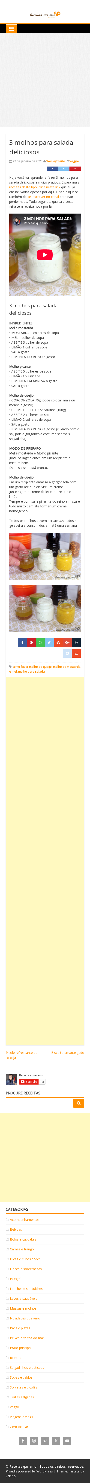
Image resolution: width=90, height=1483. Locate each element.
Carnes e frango (22, 1249)
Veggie (74, 161)
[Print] (76, 642)
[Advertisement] (45, 80)
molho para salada (31, 671)
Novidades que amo (25, 1318)
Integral (15, 1279)
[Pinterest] (75, 169)
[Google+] (67, 642)
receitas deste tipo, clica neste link (34, 187)
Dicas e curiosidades (25, 1259)
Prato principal (20, 1348)
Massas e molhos (23, 1308)
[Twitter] (63, 169)
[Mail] (76, 653)
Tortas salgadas (22, 1397)
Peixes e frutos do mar (27, 1338)
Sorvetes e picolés (23, 1387)
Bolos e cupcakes (23, 1239)
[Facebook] (52, 169)
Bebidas (16, 1229)
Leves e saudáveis (23, 1298)
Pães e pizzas (20, 1328)
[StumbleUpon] (58, 642)
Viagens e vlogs (21, 1417)
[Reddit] (67, 653)
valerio (11, 1476)
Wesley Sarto (55, 161)
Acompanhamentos (24, 1219)
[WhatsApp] (40, 642)
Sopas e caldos (21, 1377)
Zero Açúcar (19, 1427)
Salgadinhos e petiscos (27, 1367)
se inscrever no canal (43, 197)
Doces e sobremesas (26, 1269)
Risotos (15, 1357)
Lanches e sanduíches (26, 1288)
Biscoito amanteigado (67, 1052)
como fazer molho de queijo (32, 667)
